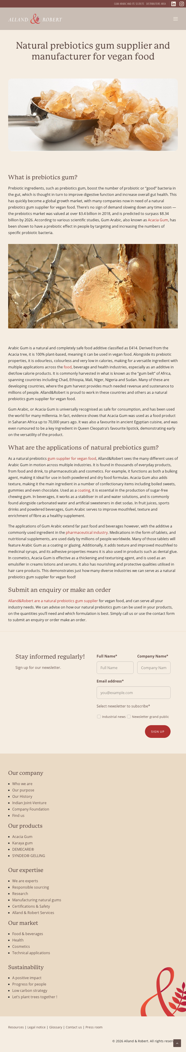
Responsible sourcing (30, 887)
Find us (18, 815)
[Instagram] (181, 4)
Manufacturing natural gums (36, 899)
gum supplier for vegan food (72, 458)
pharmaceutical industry (87, 532)
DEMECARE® (23, 849)
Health (18, 940)
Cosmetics (21, 946)
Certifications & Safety (31, 906)
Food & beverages (27, 933)
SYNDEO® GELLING (28, 855)
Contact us (74, 1027)
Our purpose (23, 790)
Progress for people (29, 984)
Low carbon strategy (29, 990)
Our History (22, 796)
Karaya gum (22, 842)
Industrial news (114, 716)
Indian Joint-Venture (29, 802)
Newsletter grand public (150, 716)
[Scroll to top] (177, 1042)
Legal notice (36, 1027)
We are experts (25, 880)
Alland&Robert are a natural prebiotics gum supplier (53, 600)
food (68, 367)
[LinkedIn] (173, 4)
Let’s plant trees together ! (34, 996)
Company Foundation (30, 809)
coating (84, 490)
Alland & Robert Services (33, 912)
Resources (16, 1027)
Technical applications (31, 952)
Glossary (55, 1027)
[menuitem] (129, 3)
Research (20, 893)
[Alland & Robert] (35, 19)
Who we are (22, 783)
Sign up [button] (157, 731)
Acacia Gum (158, 219)
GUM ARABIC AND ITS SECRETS (129, 3)
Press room (94, 1027)
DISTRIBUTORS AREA (156, 3)
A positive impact (27, 977)
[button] (175, 18)
